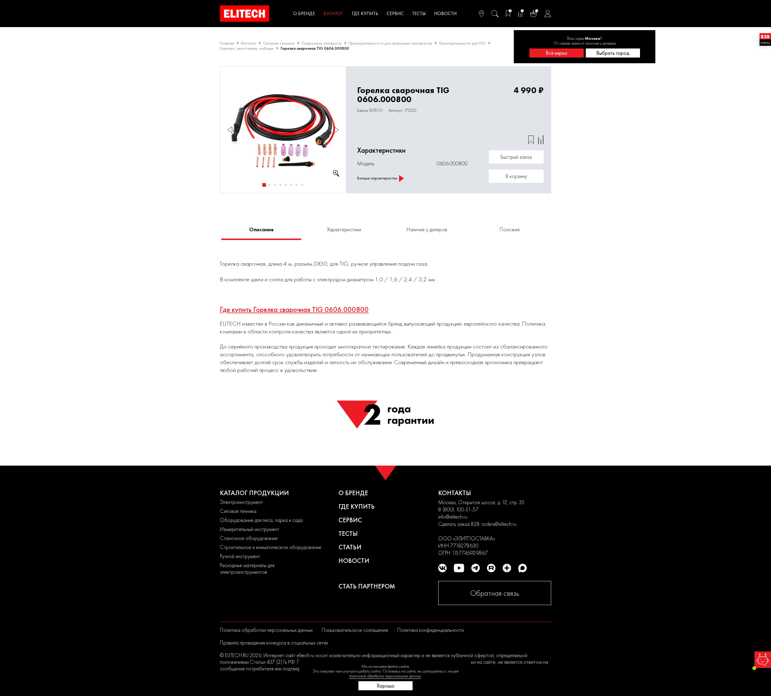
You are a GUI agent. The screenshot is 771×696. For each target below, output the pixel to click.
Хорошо (386, 685)
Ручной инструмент (240, 556)
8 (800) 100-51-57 (458, 509)
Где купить (365, 13)
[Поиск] (494, 13)
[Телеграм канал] (475, 568)
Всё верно (556, 52)
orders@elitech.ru (499, 523)
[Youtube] (459, 568)
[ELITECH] (244, 13)
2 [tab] (269, 185)
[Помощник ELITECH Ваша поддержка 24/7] (762, 659)
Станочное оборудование (249, 538)
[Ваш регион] (481, 13)
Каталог (333, 13)
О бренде (304, 13)
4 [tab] (280, 185)
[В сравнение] (541, 139)
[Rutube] (491, 568)
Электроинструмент (241, 501)
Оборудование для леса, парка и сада (261, 520)
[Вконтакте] (442, 568)
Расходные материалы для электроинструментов (247, 568)
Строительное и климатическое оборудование (270, 547)
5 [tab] (286, 185)
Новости (445, 13)
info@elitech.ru (452, 516)
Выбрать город (612, 52)
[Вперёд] (336, 129)
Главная (227, 43)
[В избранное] (531, 139)
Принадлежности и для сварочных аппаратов (390, 43)
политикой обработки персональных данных (385, 676)
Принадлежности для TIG (462, 43)
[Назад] (229, 129)
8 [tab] (302, 185)
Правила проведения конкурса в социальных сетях (274, 642)
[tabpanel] (283, 129)
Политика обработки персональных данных (266, 629)
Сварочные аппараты (322, 43)
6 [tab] (291, 185)
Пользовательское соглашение (355, 629)
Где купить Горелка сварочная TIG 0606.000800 (294, 310)
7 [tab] (296, 185)
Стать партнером (367, 586)
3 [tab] (275, 185)
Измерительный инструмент (249, 529)
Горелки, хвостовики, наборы (246, 48)
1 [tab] (264, 185)
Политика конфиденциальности (430, 629)
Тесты (419, 13)
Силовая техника (279, 43)
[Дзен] (507, 568)
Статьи (350, 547)
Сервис (395, 13)
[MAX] (522, 568)
